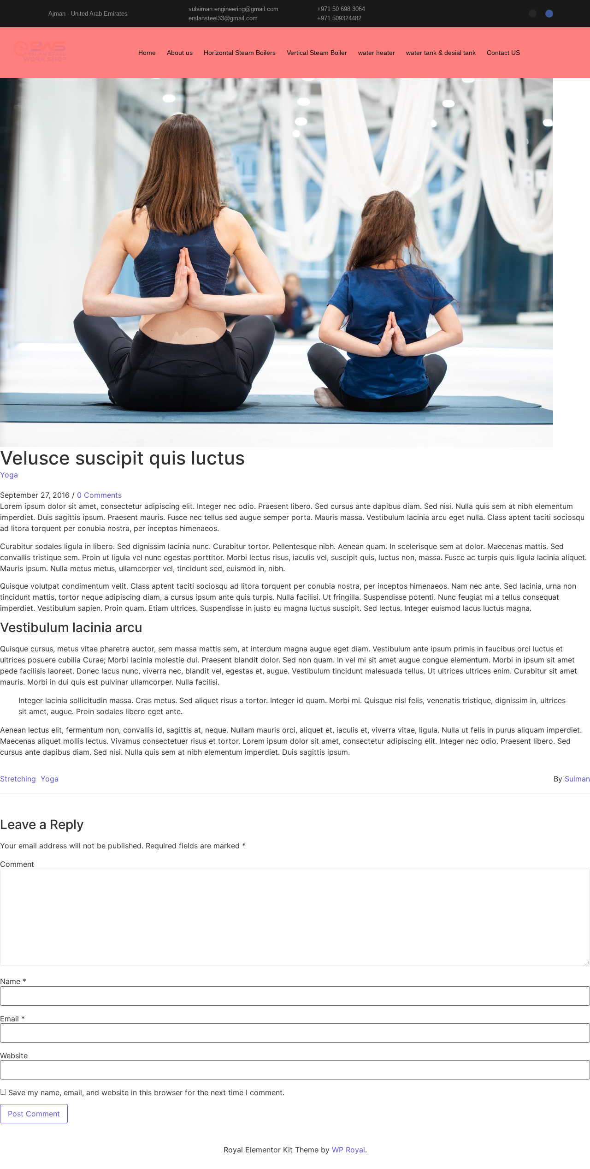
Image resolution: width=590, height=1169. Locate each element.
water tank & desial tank (441, 52)
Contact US (503, 52)
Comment (17, 864)
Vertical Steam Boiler (317, 52)
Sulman (577, 778)
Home (147, 52)
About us (180, 52)
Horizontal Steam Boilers (240, 52)
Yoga (9, 474)
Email (12, 1018)
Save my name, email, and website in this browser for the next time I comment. (146, 1092)
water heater (376, 52)
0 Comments (99, 495)
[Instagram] (533, 14)
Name (13, 981)
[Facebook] (549, 14)
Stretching (18, 778)
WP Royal (348, 1149)
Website (14, 1055)
